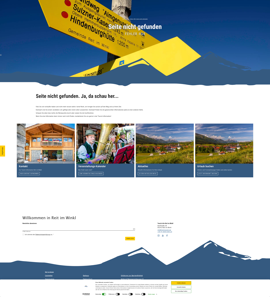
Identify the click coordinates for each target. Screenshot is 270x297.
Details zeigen (151, 294)
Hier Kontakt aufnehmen (46, 150)
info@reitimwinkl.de (164, 230)
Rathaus (86, 275)
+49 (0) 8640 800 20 (165, 232)
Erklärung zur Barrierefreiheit (132, 275)
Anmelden (130, 238)
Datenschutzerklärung (42, 234)
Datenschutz (87, 279)
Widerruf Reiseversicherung (132, 279)
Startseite (125, 19)
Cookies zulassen (181, 283)
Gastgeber (49, 275)
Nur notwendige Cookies (181, 291)
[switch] (118, 294)
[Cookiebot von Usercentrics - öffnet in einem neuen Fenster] (86, 294)
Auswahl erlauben (181, 287)
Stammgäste (49, 279)
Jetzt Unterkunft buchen (224, 150)
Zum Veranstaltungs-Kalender (105, 150)
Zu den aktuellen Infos (165, 150)
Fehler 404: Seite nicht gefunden (139, 19)
